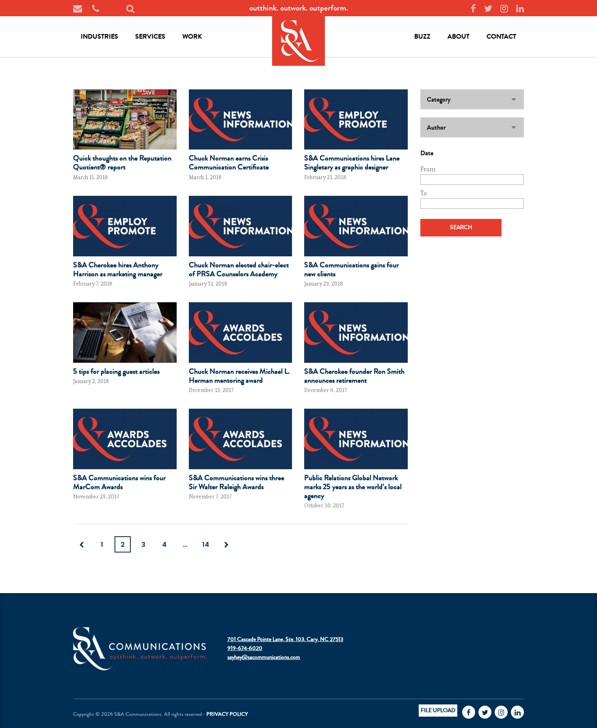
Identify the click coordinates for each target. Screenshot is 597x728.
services (150, 36)
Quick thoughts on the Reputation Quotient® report (122, 162)
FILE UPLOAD (438, 710)
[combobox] (472, 99)
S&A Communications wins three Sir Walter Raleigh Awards (236, 482)
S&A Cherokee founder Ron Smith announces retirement (354, 376)
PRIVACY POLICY (227, 714)
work (192, 36)
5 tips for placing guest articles (116, 371)
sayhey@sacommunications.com (263, 657)
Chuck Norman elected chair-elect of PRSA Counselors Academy (239, 269)
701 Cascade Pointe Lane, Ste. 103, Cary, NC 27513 (285, 639)
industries (99, 36)
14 (205, 544)
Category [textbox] (438, 99)
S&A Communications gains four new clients (351, 269)
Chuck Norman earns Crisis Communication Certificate (229, 162)
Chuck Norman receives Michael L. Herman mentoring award (239, 376)
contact (501, 36)
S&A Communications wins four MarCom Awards (119, 482)
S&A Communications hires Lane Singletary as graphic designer (352, 162)
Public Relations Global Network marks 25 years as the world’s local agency (353, 486)
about (458, 36)
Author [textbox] (436, 127)
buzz (422, 36)
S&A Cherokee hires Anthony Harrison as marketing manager (117, 269)
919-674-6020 (244, 648)
